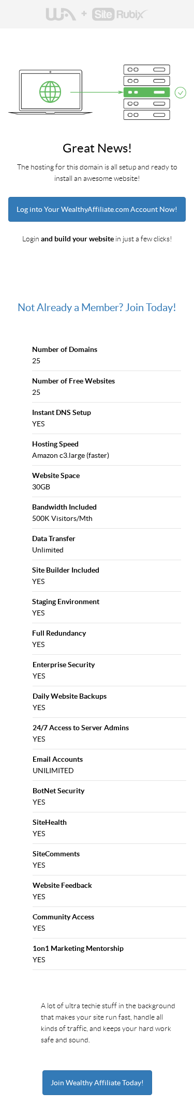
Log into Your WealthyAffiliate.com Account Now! (97, 209)
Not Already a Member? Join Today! (97, 307)
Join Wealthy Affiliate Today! (97, 1083)
